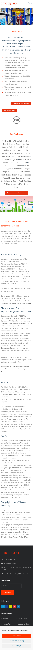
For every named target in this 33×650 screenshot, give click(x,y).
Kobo (21, 159)
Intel (28, 156)
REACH (3, 407)
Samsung (20, 178)
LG (3, 168)
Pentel (20, 172)
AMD (4, 141)
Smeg (27, 178)
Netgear (27, 168)
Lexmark (27, 165)
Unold (13, 184)
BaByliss (26, 141)
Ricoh (14, 175)
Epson (4, 153)
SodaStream (6, 181)
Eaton (19, 150)
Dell (10, 147)
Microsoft (18, 168)
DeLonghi (18, 147)
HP (10, 156)
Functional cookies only (16, 641)
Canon (5, 147)
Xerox (26, 184)
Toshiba (27, 181)
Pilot (3, 175)
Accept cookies (16, 636)
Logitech (9, 168)
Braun (18, 144)
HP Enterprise (19, 156)
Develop (26, 147)
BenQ (5, 144)
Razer (8, 175)
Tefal (21, 181)
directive (7, 460)
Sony (15, 181)
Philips (27, 172)
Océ (10, 172)
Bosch (12, 144)
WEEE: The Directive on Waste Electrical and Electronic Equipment (16, 318)
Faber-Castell (14, 153)
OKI (14, 172)
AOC (9, 141)
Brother (25, 144)
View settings (16, 646)
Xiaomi (16, 187)
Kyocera (14, 162)
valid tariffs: (16, 515)
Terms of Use (7, 624)
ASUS (19, 141)
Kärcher (5, 159)
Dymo (12, 150)
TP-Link (7, 184)
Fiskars (24, 153)
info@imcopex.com (10, 563)
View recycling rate (24, 303)
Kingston (14, 159)
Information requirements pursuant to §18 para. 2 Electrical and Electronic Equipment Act (16, 368)
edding (26, 150)
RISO (20, 175)
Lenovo (19, 165)
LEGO (12, 165)
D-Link (6, 150)
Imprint (5, 618)
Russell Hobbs (9, 178)
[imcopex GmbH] (9, 3)
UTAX (20, 184)
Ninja (4, 172)
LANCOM (23, 162)
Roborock (28, 175)
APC (14, 141)
